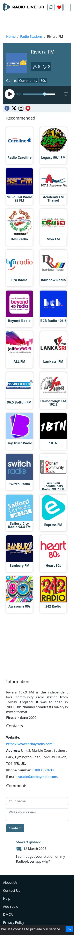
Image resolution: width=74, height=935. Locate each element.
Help (6, 898)
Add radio (10, 906)
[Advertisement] (37, 24)
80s (43, 80)
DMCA (8, 914)
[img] (67, 7)
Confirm (15, 828)
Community (28, 80)
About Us (10, 882)
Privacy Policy (13, 922)
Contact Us (11, 890)
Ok (69, 929)
